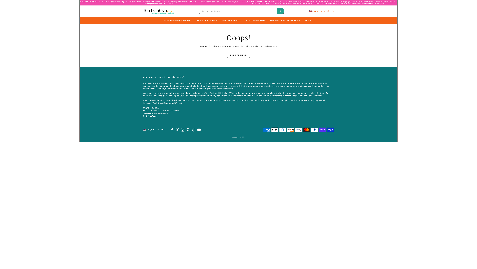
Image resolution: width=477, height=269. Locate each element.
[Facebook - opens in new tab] (172, 130)
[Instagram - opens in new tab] (182, 130)
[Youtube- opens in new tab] (199, 130)
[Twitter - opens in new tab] (177, 129)
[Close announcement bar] (395, 2)
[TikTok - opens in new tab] (193, 130)
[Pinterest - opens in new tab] (188, 130)
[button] (241, 11)
